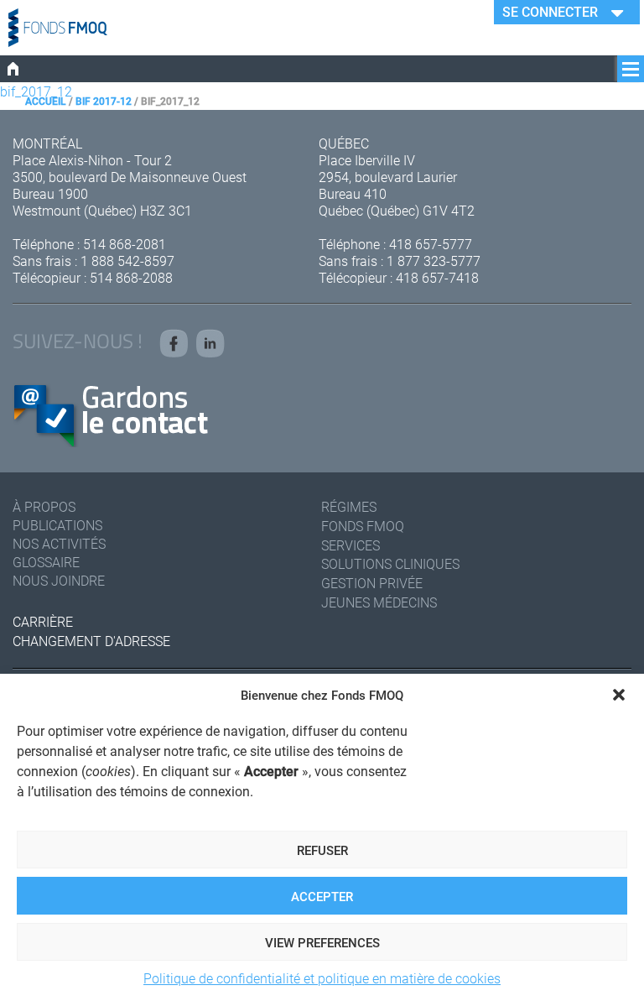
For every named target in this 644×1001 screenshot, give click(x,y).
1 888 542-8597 (127, 260)
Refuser (322, 850)
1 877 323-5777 (433, 260)
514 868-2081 (124, 244)
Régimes (349, 506)
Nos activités (59, 543)
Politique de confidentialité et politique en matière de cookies (322, 978)
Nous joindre (59, 580)
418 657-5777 (430, 244)
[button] (618, 694)
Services (350, 545)
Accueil (45, 100)
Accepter (322, 896)
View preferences (322, 942)
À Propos (44, 506)
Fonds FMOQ (362, 525)
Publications (57, 525)
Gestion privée (372, 583)
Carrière (43, 621)
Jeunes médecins (379, 602)
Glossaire (46, 562)
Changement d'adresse (91, 640)
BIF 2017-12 (103, 100)
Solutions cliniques (390, 563)
